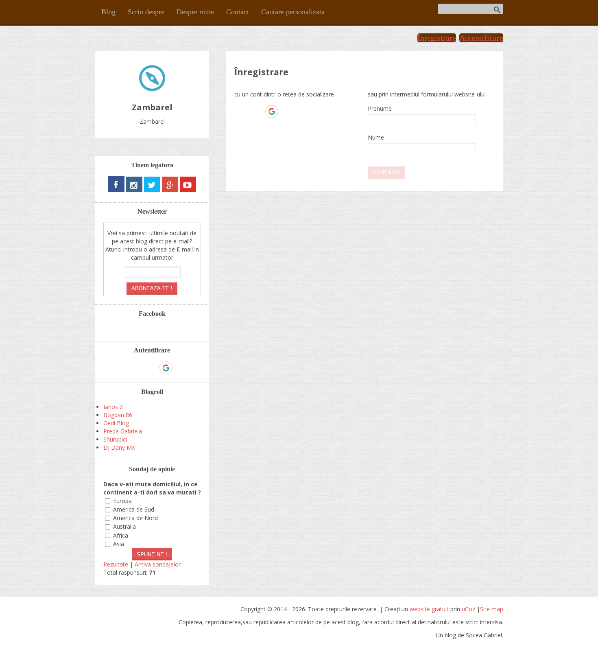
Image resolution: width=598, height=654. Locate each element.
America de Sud (133, 509)
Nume (376, 137)
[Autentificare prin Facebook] (256, 111)
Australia (124, 527)
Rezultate (115, 564)
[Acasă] (152, 89)
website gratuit (429, 609)
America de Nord (135, 518)
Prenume (380, 108)
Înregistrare (436, 37)
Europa (122, 501)
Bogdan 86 (117, 415)
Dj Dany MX (119, 447)
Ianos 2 (113, 407)
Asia (118, 544)
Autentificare (481, 37)
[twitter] (152, 190)
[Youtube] (188, 190)
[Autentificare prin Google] (271, 111)
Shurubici (115, 439)
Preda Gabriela (122, 431)
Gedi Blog (116, 423)
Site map (491, 609)
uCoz (468, 609)
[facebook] (116, 190)
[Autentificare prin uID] (240, 111)
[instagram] (134, 190)
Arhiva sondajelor (158, 564)
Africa (120, 535)
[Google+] (170, 190)
